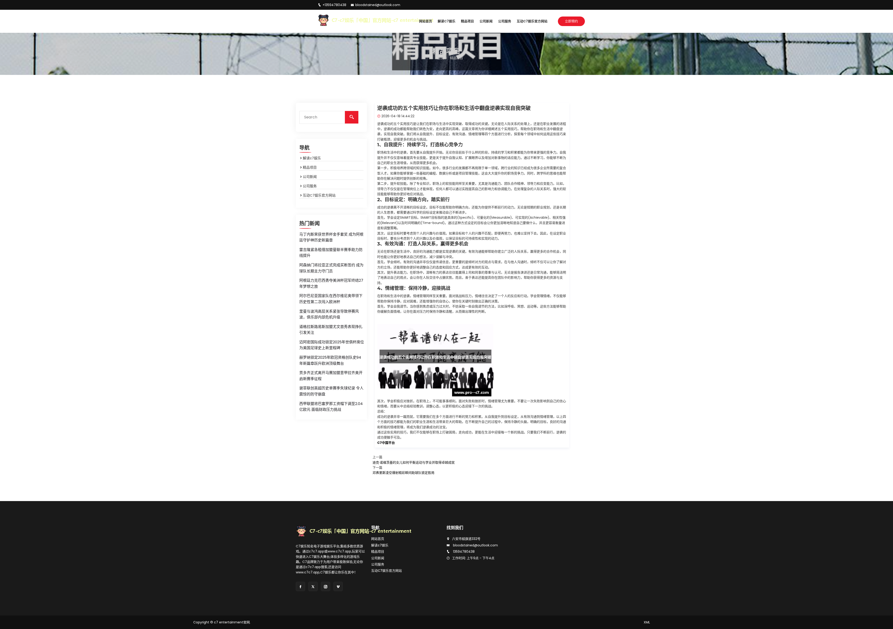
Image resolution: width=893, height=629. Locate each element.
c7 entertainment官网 (232, 622)
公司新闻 (486, 21)
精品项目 (467, 21)
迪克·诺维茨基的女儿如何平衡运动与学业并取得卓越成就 (414, 462)
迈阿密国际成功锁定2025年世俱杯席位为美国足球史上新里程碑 (331, 345)
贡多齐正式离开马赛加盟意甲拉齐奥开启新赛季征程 (331, 375)
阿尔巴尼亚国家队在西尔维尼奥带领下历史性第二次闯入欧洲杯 (331, 298)
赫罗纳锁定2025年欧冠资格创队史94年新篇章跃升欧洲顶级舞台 (330, 360)
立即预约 (571, 21)
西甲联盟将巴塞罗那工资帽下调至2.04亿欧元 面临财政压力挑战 (331, 406)
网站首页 (425, 21)
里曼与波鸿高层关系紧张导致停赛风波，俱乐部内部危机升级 (329, 314)
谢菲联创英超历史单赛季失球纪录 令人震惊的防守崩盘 (331, 391)
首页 (440, 58)
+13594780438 (335, 5)
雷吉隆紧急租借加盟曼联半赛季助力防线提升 (331, 252)
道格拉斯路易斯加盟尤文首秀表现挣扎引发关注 (331, 329)
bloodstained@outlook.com (377, 5)
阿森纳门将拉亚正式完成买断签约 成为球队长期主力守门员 (331, 268)
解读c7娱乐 (446, 21)
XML (647, 622)
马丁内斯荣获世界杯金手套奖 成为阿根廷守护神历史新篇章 (331, 237)
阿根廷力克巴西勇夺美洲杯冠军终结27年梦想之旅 (331, 283)
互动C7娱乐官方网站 (532, 21)
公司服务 (504, 21)
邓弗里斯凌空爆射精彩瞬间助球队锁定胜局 (403, 472)
